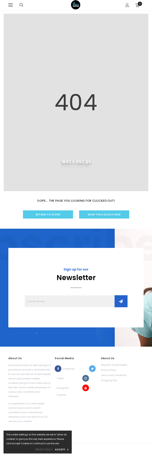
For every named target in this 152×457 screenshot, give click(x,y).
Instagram (60, 388)
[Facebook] (58, 368)
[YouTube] (85, 388)
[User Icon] (127, 5)
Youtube (60, 394)
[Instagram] (85, 378)
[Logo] (75, 4)
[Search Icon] (21, 5)
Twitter (60, 378)
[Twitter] (92, 368)
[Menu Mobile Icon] (10, 5)
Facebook (66, 368)
